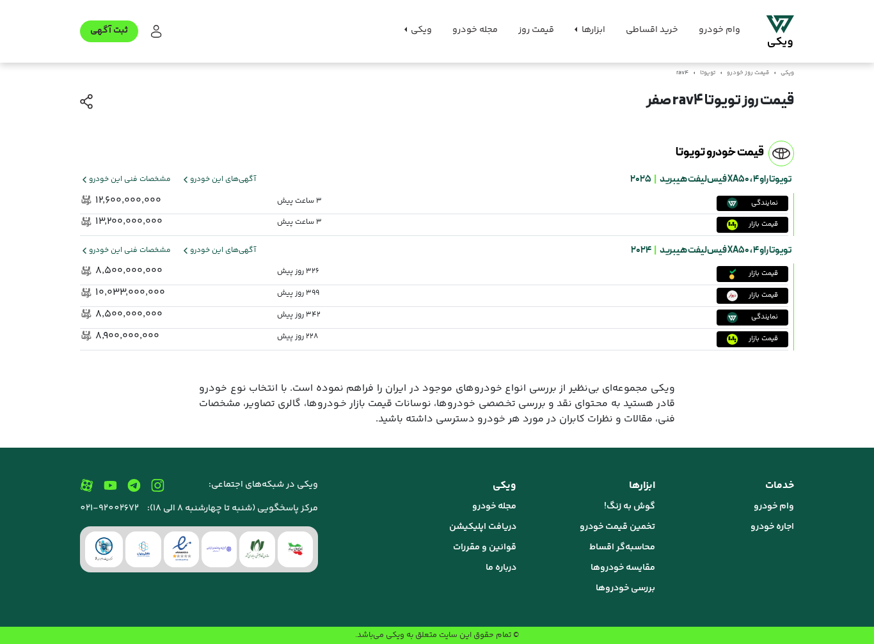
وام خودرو (719, 30)
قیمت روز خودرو (748, 72)
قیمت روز (536, 30)
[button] (155, 32)
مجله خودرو (475, 30)
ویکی (787, 72)
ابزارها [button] (592, 30)
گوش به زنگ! (629, 506)
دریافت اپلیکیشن (482, 527)
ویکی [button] (420, 30)
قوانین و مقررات (484, 547)
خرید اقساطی (652, 30)
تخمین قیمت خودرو (617, 527)
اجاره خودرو (772, 527)
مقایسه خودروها (623, 568)
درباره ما (501, 568)
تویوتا (707, 72)
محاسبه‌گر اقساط (622, 547)
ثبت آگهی (109, 31)
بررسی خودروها (625, 588)
